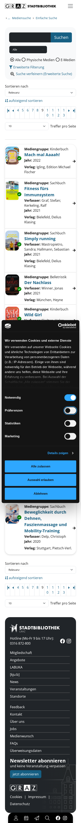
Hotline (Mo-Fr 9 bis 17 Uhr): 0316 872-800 (32, 641)
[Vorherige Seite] (12, 112)
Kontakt (16, 714)
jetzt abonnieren (26, 774)
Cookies (16, 797)
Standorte (18, 696)
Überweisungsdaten (26, 750)
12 (58, 112)
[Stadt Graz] (40, 788)
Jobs (13, 729)
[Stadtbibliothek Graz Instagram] (65, 818)
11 (53, 112)
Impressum (37, 797)
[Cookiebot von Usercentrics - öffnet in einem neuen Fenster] (58, 326)
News (14, 682)
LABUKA (16, 667)
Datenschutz (20, 804)
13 (64, 112)
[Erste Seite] (7, 112)
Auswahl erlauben (40, 480)
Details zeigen (58, 453)
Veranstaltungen (23, 689)
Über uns (17, 721)
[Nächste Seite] (68, 112)
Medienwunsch (22, 736)
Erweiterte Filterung (28, 67)
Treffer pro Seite (63, 126)
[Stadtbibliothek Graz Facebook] (58, 818)
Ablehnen (41, 493)
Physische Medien (41, 60)
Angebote (17, 660)
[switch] (70, 410)
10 (47, 112)
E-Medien (68, 60)
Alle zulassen (40, 466)
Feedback (17, 707)
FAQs (14, 743)
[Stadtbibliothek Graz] (30, 6)
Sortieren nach (16, 86)
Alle (18, 60)
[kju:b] (15, 674)
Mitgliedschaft (21, 652)
